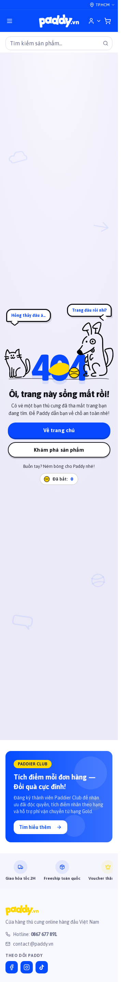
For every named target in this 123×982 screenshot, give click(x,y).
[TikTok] (42, 967)
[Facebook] (11, 967)
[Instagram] (26, 967)
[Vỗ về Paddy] (95, 349)
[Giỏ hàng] (107, 21)
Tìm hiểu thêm (35, 827)
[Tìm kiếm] (105, 43)
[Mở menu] (9, 21)
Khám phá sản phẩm (59, 450)
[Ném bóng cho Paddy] (74, 373)
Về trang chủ (59, 430)
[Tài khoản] (94, 21)
